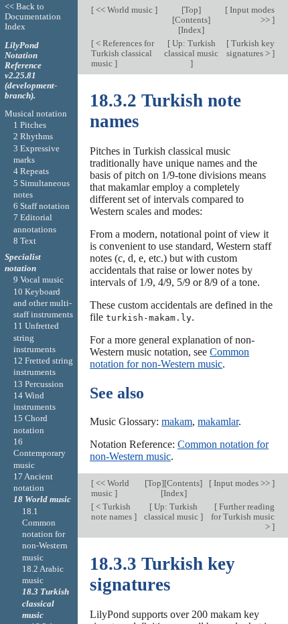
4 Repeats (31, 171)
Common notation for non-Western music (169, 358)
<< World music (124, 10)
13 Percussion (38, 384)
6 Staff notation (41, 206)
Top (191, 10)
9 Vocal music (38, 280)
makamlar (218, 421)
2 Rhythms (33, 136)
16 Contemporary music (39, 453)
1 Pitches (29, 125)
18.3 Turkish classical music (45, 603)
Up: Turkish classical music (191, 48)
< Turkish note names (112, 511)
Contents (191, 20)
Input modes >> (251, 15)
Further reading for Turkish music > (243, 516)
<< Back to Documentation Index (33, 16)
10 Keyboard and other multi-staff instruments (43, 303)
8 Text (24, 241)
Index (191, 30)
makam (176, 421)
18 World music (42, 499)
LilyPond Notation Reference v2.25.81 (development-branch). (31, 70)
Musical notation (36, 113)
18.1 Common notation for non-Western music (45, 534)
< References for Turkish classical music (122, 53)
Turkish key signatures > (250, 48)
